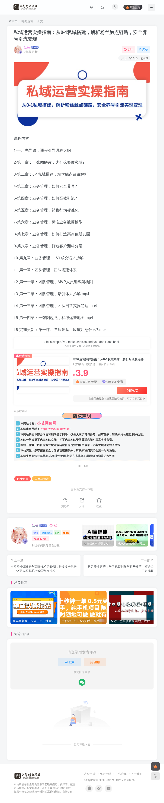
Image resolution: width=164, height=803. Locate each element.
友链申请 (89, 774)
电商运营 (27, 21)
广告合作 (121, 774)
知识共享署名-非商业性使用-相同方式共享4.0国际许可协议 (68, 456)
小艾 (121, 779)
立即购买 (132, 390)
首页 (14, 21)
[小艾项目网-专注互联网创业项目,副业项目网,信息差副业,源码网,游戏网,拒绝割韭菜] (27, 776)
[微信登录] (82, 682)
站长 (27, 47)
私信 (145, 49)
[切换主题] (155, 776)
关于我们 (136, 774)
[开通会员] (155, 766)
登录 (72, 662)
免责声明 (105, 774)
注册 (97, 662)
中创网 (24, 478)
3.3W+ (48, 533)
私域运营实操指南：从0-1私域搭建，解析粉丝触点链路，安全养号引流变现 (80, 35)
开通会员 (135, 7)
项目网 (110, 779)
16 (67, 533)
